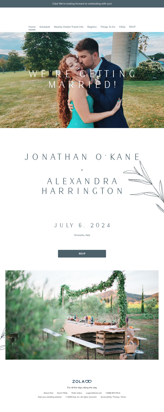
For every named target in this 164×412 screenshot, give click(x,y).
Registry (92, 26)
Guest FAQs (62, 393)
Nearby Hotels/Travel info (68, 26)
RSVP (132, 26)
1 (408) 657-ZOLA (113, 393)
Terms (123, 397)
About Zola (48, 393)
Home (32, 26)
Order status (76, 393)
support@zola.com (94, 393)
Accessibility (106, 397)
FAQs (122, 26)
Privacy (116, 397)
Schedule (44, 26)
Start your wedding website (50, 397)
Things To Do (107, 26)
